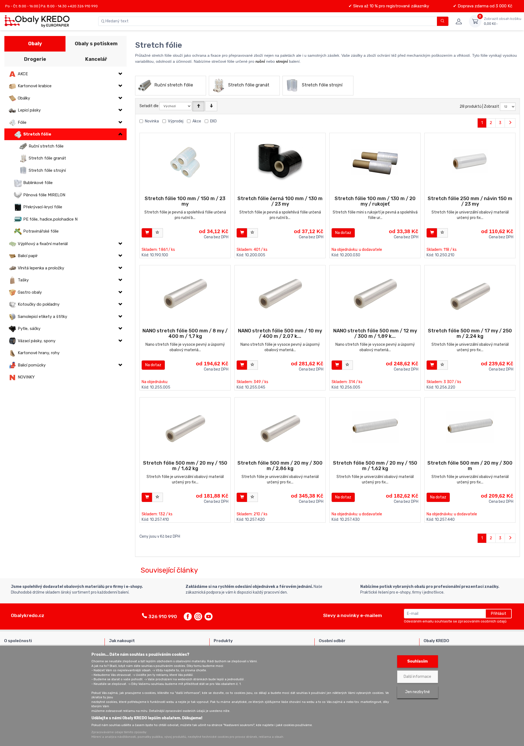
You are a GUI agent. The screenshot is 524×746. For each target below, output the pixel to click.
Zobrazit (491, 106)
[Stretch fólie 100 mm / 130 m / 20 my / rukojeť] (375, 162)
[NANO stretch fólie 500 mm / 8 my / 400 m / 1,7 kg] (185, 294)
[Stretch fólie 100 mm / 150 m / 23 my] (185, 162)
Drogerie (35, 59)
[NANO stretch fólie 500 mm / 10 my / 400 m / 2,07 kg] (280, 294)
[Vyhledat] (443, 21)
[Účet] (458, 21)
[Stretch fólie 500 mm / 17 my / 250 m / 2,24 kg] (470, 294)
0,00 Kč (502, 21)
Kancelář (96, 59)
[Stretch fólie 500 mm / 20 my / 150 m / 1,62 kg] (185, 426)
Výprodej (175, 121)
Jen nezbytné (417, 692)
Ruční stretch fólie (173, 85)
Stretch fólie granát (248, 85)
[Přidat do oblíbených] (157, 232)
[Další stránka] (510, 123)
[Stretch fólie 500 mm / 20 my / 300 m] (470, 426)
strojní (282, 61)
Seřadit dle (149, 106)
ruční (260, 61)
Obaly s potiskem (96, 44)
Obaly (35, 44)
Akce (196, 121)
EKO (213, 121)
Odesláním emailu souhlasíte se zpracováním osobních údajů (455, 621)
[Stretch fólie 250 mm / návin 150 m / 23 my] (470, 162)
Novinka (152, 121)
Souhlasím (417, 661)
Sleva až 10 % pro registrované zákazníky (390, 6)
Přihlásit (498, 613)
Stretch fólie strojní (322, 85)
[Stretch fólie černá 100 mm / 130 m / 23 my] (280, 162)
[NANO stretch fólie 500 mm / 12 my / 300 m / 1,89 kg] (375, 294)
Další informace (417, 676)
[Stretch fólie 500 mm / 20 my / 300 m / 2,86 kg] (280, 426)
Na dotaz (343, 232)
